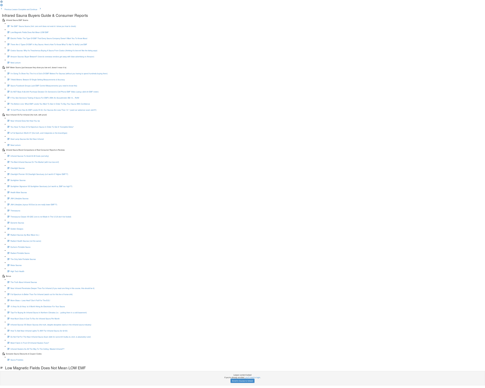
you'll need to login (252, 377)
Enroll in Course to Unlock (242, 381)
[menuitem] (1, 6)
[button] (1, 2)
